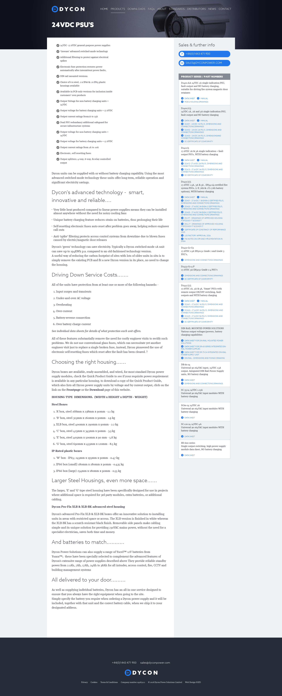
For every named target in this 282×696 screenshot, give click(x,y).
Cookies (94, 682)
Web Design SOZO (193, 682)
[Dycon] (68, 9)
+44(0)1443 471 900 (124, 663)
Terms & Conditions (109, 682)
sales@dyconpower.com (155, 663)
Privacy (84, 682)
